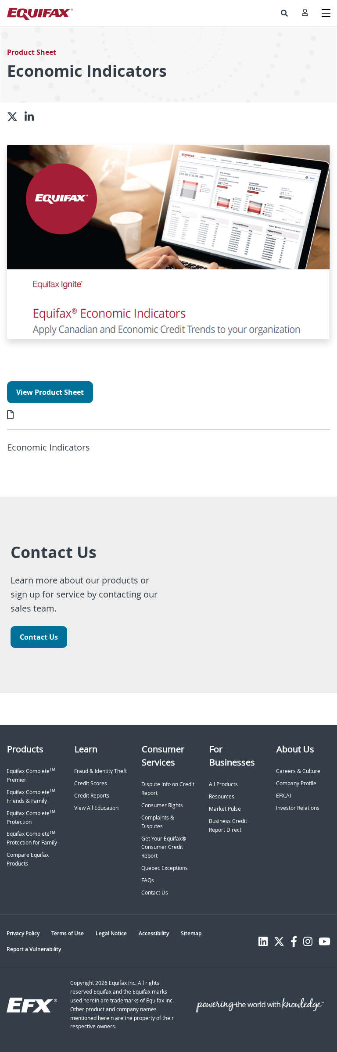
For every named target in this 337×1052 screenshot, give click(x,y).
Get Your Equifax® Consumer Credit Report (163, 847)
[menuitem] (284, 13)
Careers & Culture (298, 771)
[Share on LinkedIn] (33, 117)
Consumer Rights (162, 805)
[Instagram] (307, 941)
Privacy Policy (23, 933)
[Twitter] (279, 941)
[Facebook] (293, 941)
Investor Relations (297, 808)
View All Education (96, 808)
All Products (223, 784)
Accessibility (154, 933)
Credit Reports (91, 795)
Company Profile (296, 783)
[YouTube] (324, 941)
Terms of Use (67, 933)
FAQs (147, 880)
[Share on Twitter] (16, 117)
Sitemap (191, 933)
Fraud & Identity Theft (100, 771)
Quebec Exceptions (164, 868)
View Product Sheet (50, 392)
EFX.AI (283, 795)
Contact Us (39, 637)
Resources (221, 796)
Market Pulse (225, 808)
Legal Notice (111, 933)
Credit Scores (90, 783)
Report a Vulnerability (34, 949)
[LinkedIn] (263, 941)
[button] (284, 13)
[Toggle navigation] (326, 13)
